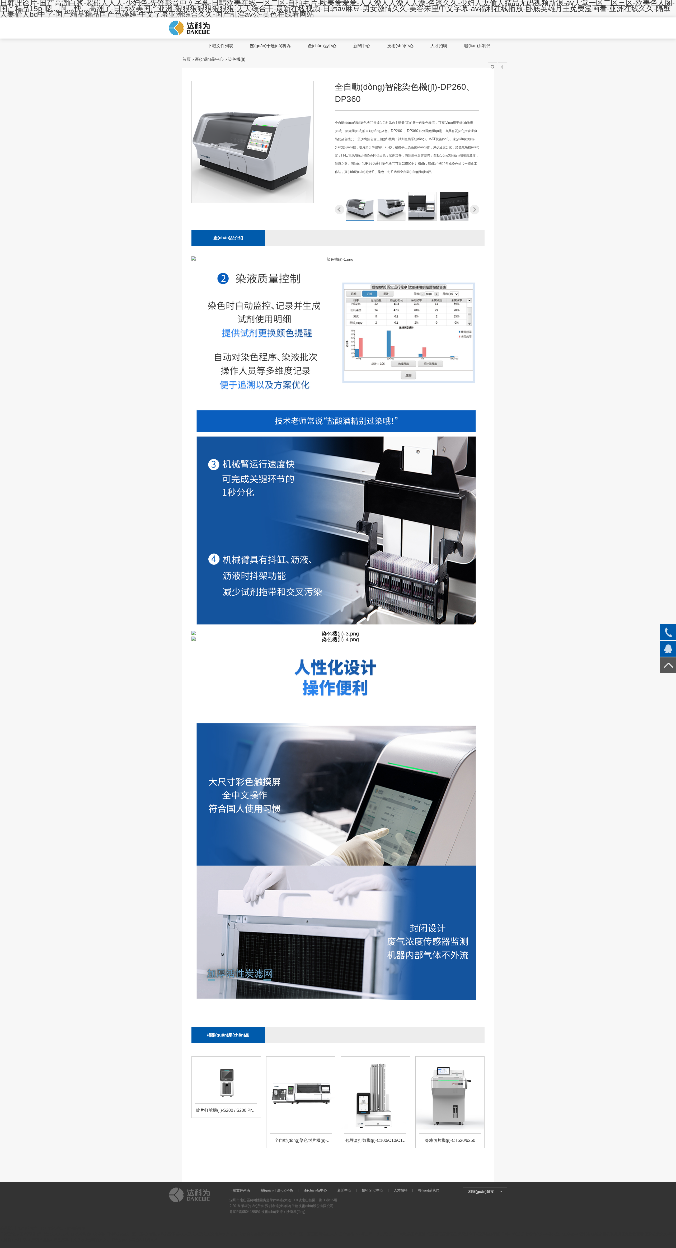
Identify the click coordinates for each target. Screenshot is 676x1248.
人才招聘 (438, 46)
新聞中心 (361, 46)
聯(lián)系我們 (477, 46)
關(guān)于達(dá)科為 (270, 46)
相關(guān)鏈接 (481, 1191)
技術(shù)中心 (400, 46)
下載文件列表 (220, 46)
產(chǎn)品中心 (322, 46)
